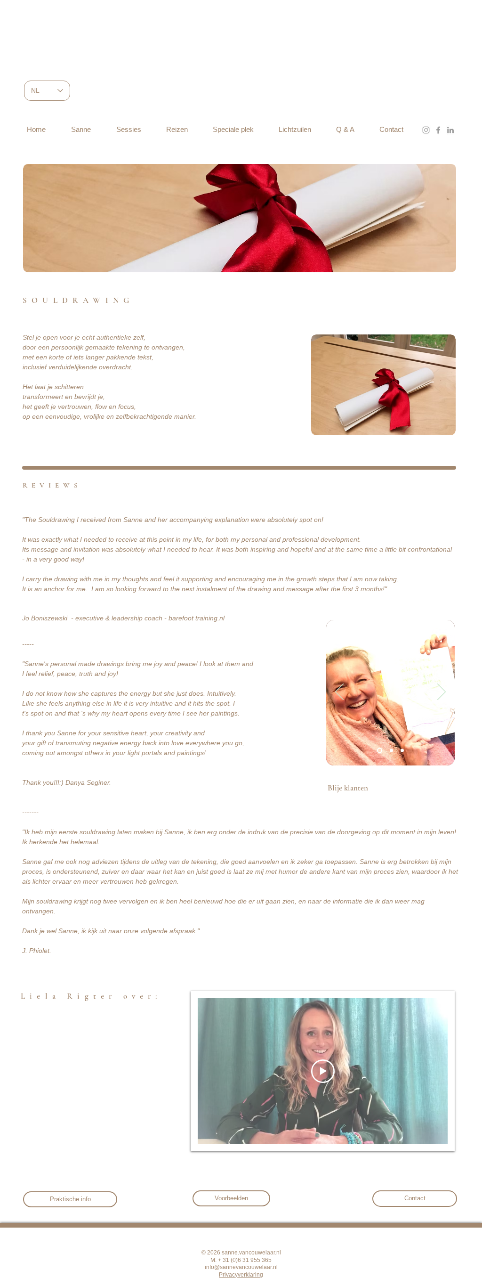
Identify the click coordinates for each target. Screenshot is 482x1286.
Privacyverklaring (241, 1274)
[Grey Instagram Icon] (426, 130)
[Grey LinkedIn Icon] (450, 130)
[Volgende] (441, 692)
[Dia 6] (379, 750)
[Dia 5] (402, 750)
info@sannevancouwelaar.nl (241, 1267)
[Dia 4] (391, 750)
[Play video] (323, 1071)
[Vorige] (339, 692)
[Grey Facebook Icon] (438, 130)
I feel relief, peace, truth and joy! (71, 673)
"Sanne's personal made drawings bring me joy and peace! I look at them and (137, 663)
